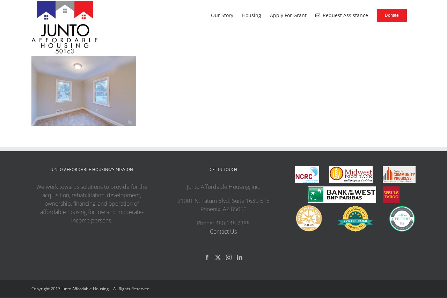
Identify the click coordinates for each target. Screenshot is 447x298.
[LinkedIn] (239, 257)
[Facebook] (207, 257)
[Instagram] (229, 257)
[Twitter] (218, 257)
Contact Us (223, 231)
